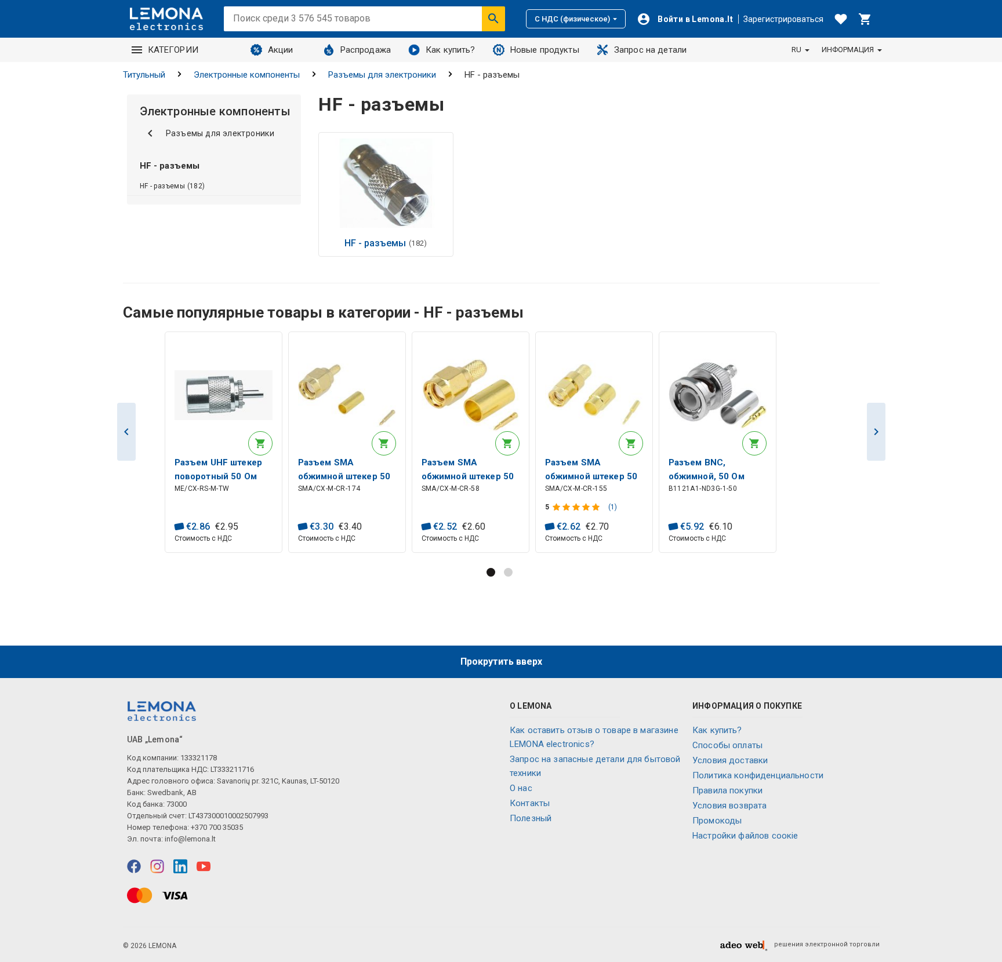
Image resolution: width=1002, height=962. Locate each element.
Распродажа (365, 50)
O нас (521, 788)
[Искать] (493, 18)
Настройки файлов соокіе (745, 835)
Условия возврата (729, 805)
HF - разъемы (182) (172, 186)
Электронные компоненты (247, 75)
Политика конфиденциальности (757, 775)
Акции (280, 50)
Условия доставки (730, 760)
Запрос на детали (650, 50)
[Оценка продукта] (577, 507)
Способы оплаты (727, 745)
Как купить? (450, 50)
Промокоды (717, 820)
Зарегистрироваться (783, 19)
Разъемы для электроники (382, 75)
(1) (612, 507)
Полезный (530, 818)
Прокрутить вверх (501, 661)
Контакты (530, 803)
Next (876, 432)
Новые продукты (544, 50)
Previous (126, 432)
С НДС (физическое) (572, 18)
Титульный (144, 75)
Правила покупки (727, 790)
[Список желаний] (841, 19)
